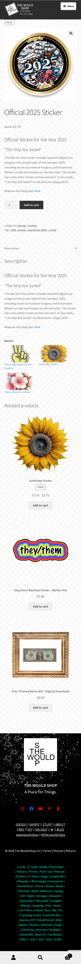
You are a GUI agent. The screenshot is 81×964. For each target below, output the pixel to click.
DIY (30, 830)
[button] (71, 33)
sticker (52, 230)
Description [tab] (11, 248)
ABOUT (60, 824)
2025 (13, 230)
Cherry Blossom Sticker (17, 392)
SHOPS (34, 824)
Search (40, 957)
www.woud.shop (27, 835)
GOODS (21, 824)
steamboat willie (37, 230)
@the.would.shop (53, 835)
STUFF (47, 824)
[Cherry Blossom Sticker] (19, 381)
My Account (13, 957)
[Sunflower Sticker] (54, 353)
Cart (62, 954)
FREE (20, 830)
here (37, 191)
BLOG (60, 830)
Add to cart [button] (40, 505)
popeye (21, 230)
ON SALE (41, 830)
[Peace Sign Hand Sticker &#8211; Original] (19, 353)
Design (22, 225)
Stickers (32, 225)
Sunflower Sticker (49, 364)
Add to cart (31, 205)
